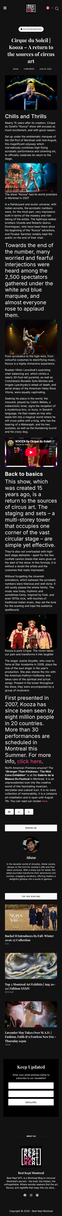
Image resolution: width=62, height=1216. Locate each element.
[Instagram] (31, 1195)
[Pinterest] (37, 1195)
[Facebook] (25, 1195)
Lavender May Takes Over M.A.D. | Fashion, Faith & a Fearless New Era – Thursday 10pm (30, 1037)
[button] (9, 812)
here (44, 801)
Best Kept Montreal (31, 1173)
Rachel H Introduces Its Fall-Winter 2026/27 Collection (29, 938)
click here (29, 761)
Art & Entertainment (32, 29)
